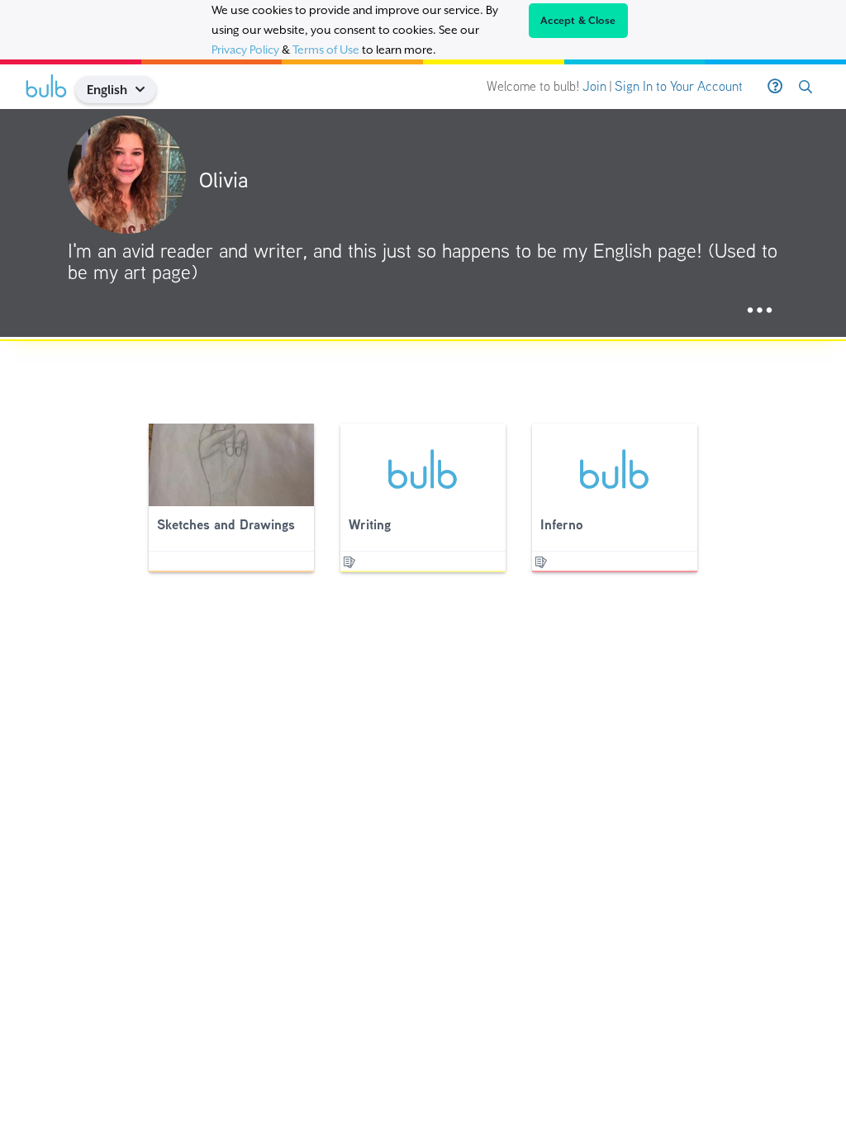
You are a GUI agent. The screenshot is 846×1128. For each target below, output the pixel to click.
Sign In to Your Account (679, 86)
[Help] (775, 87)
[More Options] (759, 310)
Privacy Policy (245, 49)
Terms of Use (325, 49)
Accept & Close (578, 20)
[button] (146, 89)
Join (594, 86)
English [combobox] (107, 90)
